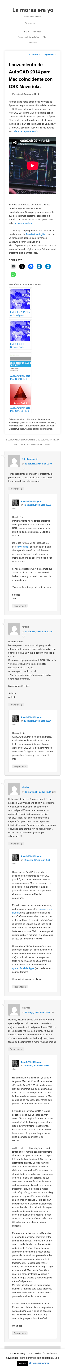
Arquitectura (44, 419)
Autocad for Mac (47, 422)
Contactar (32, 42)
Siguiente (50, 54)
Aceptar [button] (22, 1363)
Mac (21, 425)
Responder (16, 488)
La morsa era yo (32, 10)
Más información (39, 1363)
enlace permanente (42, 428)
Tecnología (14, 422)
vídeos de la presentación (25, 131)
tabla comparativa (23, 223)
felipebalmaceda (30, 459)
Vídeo (42, 425)
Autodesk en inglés (35, 234)
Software (34, 425)
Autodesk (13, 425)
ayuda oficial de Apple (23, 968)
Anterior (34, 54)
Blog (45, 36)
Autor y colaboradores (28, 36)
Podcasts (37, 31)
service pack (22, 546)
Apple (35, 422)
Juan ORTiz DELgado (31, 501)
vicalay (25, 787)
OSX (27, 425)
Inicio (26, 31)
